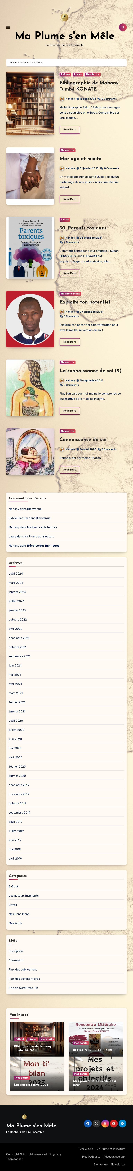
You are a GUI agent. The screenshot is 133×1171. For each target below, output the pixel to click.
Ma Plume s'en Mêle (64, 36)
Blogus (53, 1154)
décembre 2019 (19, 785)
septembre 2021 (19, 656)
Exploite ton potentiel (85, 302)
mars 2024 (16, 582)
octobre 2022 (18, 619)
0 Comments (109, 98)
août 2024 (16, 573)
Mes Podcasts (91, 1156)
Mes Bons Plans (70, 293)
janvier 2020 (17, 775)
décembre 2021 (19, 638)
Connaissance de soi (83, 439)
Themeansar (14, 1159)
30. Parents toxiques (83, 228)
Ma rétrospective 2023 (31, 1085)
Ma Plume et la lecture (42, 527)
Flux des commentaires (24, 978)
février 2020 (17, 766)
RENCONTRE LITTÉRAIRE (93, 1050)
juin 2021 (15, 665)
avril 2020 (15, 757)
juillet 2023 (16, 601)
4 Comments (71, 242)
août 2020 (16, 720)
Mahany (70, 98)
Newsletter (118, 1164)
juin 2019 (15, 840)
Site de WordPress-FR (23, 988)
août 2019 (15, 821)
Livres (78, 74)
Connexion (16, 960)
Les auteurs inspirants (24, 895)
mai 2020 (15, 748)
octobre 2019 (17, 803)
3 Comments (109, 449)
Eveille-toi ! (85, 1149)
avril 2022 (15, 628)
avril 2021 (15, 684)
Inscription (16, 951)
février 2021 (17, 702)
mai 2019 (15, 849)
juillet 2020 (16, 730)
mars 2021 (16, 693)
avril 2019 (15, 858)
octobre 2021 (17, 647)
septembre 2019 (19, 812)
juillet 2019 (16, 831)
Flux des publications (23, 969)
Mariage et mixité (80, 158)
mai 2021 (15, 674)
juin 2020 (15, 739)
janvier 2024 (17, 592)
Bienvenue (34, 509)
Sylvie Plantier (18, 518)
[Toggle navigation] (8, 27)
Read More (69, 129)
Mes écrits (92, 74)
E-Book (65, 74)
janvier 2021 (17, 711)
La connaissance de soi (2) (91, 371)
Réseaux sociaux (114, 1156)
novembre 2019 (19, 794)
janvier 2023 (17, 610)
